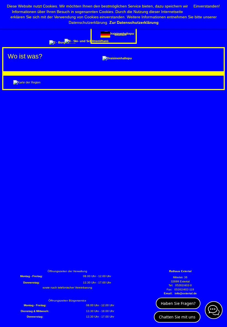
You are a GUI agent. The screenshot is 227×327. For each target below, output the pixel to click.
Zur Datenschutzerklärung (134, 22)
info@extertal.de (186, 293)
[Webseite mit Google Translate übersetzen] (114, 34)
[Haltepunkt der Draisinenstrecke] (117, 58)
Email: (168, 293)
